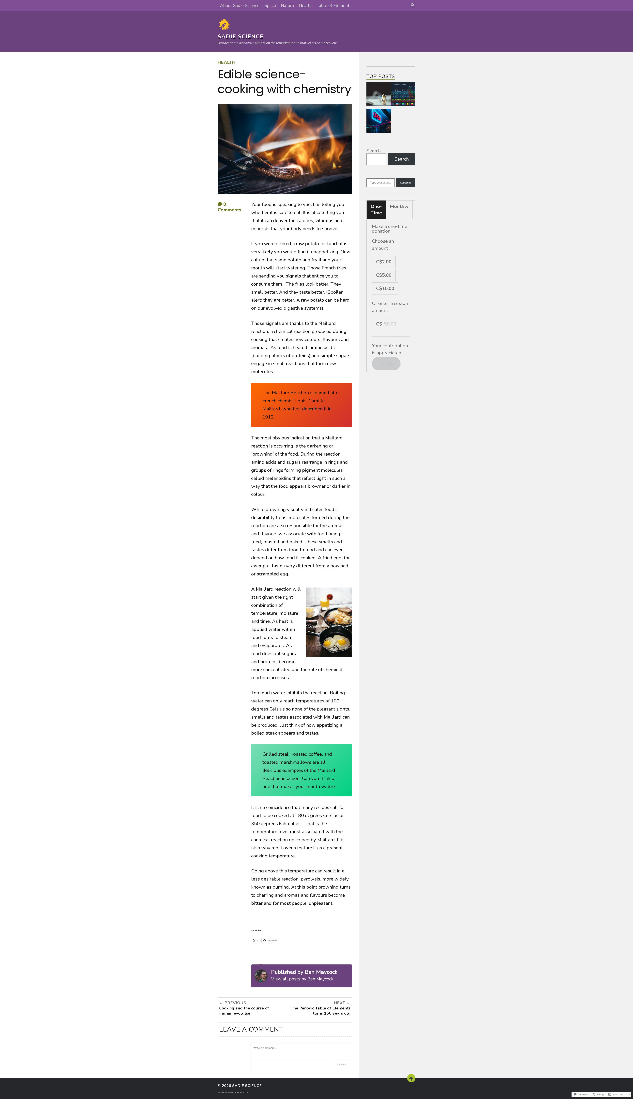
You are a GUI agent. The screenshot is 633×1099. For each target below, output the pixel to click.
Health (305, 5)
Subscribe (405, 183)
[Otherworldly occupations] (378, 95)
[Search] (412, 5)
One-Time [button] (376, 209)
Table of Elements (334, 5)
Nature (287, 5)
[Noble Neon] (378, 122)
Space (270, 5)
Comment (340, 1064)
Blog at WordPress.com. (233, 1092)
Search (373, 151)
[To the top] (411, 1078)
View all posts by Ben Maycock (302, 979)
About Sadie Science (239, 5)
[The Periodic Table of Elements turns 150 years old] (403, 95)
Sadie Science (240, 36)
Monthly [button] (399, 206)
